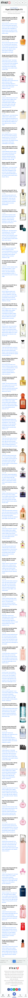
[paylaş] (16, 3)
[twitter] (11, 989)
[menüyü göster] (22, 3)
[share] (16, 989)
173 (14, 961)
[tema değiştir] (19, 3)
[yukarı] (19, 989)
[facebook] (8, 989)
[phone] (14, 989)
